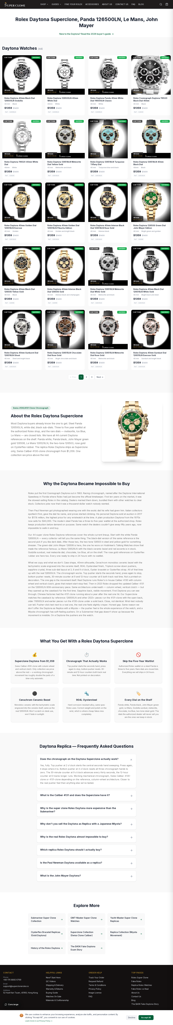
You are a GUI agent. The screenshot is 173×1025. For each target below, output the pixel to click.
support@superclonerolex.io (16, 986)
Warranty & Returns (54, 989)
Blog (141, 4)
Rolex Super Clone (139, 977)
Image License (95, 993)
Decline (131, 1017)
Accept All (146, 1017)
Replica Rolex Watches (141, 985)
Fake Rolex (136, 981)
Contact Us (121, 4)
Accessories (92, 4)
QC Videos (51, 981)
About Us (107, 4)
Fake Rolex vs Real (140, 989)
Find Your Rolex (73, 4)
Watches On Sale (53, 996)
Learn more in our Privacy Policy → (38, 1021)
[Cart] (167, 4)
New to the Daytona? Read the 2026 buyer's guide (86, 34)
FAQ (133, 4)
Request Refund (96, 981)
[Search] (161, 4)
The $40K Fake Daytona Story (145, 1004)
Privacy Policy (95, 989)
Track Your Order (96, 977)
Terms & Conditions (97, 985)
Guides (55, 4)
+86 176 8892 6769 (12, 980)
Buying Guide (52, 993)
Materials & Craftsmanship (57, 1000)
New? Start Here (53, 977)
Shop (43, 4)
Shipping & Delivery (55, 985)
